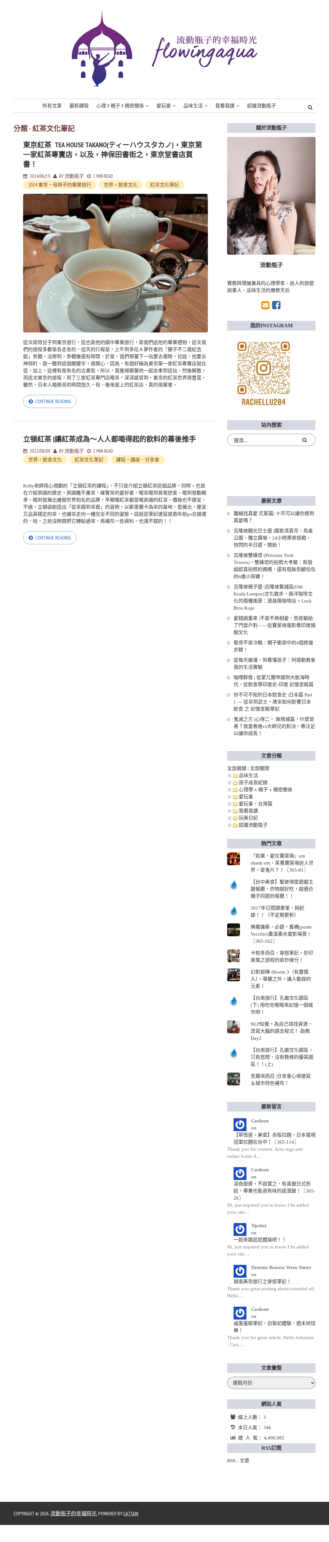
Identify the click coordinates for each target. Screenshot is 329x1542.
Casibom (260, 1120)
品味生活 (193, 106)
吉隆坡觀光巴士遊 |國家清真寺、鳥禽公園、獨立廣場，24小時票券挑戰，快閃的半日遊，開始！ (273, 538)
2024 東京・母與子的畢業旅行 (59, 185)
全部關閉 (259, 768)
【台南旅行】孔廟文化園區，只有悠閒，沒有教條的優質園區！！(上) (282, 1057)
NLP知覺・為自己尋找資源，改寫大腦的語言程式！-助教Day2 (282, 1031)
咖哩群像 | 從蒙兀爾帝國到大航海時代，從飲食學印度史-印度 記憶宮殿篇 (274, 681)
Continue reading (53, 401)
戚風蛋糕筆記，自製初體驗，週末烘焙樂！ (275, 1327)
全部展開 (236, 768)
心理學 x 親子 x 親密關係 (265, 789)
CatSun (130, 1513)
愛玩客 (163, 106)
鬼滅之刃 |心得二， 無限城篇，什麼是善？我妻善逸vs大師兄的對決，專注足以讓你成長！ (274, 726)
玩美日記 (248, 818)
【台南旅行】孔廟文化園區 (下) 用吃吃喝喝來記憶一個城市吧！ (282, 1005)
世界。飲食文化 (121, 185)
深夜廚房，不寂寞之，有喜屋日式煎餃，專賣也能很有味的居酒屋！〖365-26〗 (274, 1191)
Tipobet (258, 1225)
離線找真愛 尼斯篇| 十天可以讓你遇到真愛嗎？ (274, 517)
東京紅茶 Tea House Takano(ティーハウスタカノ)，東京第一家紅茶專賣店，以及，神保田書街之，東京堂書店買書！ (112, 154)
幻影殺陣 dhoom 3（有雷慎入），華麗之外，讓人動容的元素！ (281, 979)
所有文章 (52, 106)
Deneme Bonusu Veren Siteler (281, 1267)
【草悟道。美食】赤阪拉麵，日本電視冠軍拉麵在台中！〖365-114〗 (275, 1138)
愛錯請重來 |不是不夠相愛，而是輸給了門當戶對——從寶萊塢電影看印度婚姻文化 (275, 625)
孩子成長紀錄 (253, 782)
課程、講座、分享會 (137, 460)
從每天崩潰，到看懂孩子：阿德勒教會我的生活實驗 (275, 664)
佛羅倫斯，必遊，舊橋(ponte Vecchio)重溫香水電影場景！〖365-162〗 (281, 934)
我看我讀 (225, 106)
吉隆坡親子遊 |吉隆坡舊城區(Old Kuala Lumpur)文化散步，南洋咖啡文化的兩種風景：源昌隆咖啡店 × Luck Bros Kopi (273, 597)
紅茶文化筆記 (164, 185)
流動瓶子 (74, 176)
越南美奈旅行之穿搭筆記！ (262, 1281)
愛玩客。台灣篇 (255, 803)
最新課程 (79, 106)
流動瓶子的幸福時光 (73, 1513)
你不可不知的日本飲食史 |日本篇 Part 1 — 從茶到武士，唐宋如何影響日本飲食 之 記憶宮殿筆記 (273, 702)
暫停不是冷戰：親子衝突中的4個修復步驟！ (273, 646)
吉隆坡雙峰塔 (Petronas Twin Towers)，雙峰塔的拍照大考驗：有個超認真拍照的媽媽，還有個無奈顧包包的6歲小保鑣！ (275, 566)
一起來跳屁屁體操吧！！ (260, 1239)
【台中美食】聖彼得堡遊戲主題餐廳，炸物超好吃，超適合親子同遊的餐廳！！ (282, 889)
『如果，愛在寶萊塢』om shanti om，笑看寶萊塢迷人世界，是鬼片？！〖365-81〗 (282, 863)
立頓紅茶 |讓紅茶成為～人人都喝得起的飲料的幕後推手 (109, 438)
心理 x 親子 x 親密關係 (120, 106)
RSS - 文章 (238, 1460)
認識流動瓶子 (261, 106)
